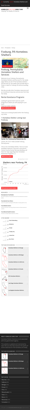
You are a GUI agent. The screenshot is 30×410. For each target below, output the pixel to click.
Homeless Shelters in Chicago (15, 248)
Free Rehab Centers (6, 205)
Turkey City (12, 231)
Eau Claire (11, 239)
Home (2, 47)
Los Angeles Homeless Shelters (16, 290)
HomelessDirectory (12, 9)
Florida (3, 387)
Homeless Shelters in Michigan (16, 255)
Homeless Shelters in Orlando (15, 269)
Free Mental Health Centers (8, 212)
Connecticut (4, 402)
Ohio (3, 389)
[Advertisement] (15, 29)
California (4, 382)
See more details (7, 156)
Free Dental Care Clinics (7, 201)
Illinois (3, 397)
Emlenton (11, 224)
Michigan (4, 384)
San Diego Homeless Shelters (15, 283)
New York (4, 379)
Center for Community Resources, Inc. (13, 139)
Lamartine (11, 235)
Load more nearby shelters (9, 188)
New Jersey (4, 399)
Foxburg (13, 47)
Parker (10, 228)
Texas (3, 394)
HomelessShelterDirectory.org (15, 407)
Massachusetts (5, 392)
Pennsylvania (7, 47)
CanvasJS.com (26, 184)
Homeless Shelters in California (16, 262)
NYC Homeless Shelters (14, 276)
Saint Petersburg (13, 220)
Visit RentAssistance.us (8, 108)
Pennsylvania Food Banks (7, 195)
